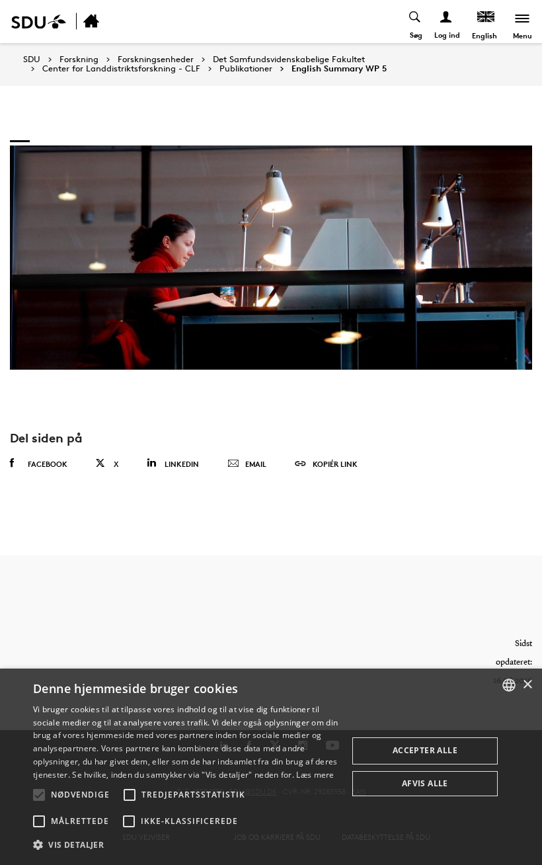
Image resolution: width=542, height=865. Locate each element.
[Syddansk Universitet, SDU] (38, 21)
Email (255, 464)
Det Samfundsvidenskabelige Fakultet (289, 59)
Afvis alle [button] (425, 783)
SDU (31, 59)
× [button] (527, 685)
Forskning (78, 59)
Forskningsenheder (156, 59)
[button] (39, 795)
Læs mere (315, 774)
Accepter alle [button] (425, 750)
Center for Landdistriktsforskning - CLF (121, 68)
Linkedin (182, 464)
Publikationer (245, 68)
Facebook (47, 464)
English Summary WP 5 (339, 68)
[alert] (271, 767)
